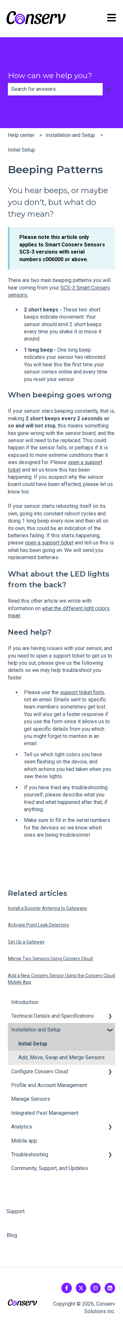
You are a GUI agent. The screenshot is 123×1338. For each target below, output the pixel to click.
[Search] (109, 89)
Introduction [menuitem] (24, 1002)
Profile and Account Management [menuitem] (49, 1085)
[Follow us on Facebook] (66, 1288)
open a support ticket (49, 543)
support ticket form (82, 692)
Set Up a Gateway (26, 942)
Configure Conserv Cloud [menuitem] (39, 1071)
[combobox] (55, 89)
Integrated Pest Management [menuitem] (44, 1113)
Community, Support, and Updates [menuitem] (49, 1168)
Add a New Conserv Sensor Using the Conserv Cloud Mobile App (61, 979)
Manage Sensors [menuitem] (30, 1099)
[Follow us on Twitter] (81, 1288)
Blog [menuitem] (12, 1235)
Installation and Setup (70, 135)
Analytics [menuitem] (21, 1127)
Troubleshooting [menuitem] (29, 1154)
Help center (21, 135)
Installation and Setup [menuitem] (36, 1030)
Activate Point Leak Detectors (38, 925)
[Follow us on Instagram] (95, 1288)
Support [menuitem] (16, 1211)
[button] (110, 1016)
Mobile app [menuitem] (24, 1141)
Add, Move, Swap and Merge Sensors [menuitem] (61, 1057)
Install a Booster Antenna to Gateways (47, 908)
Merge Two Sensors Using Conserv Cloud (50, 958)
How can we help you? (50, 75)
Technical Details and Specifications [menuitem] (52, 1016)
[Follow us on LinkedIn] (110, 1288)
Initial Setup (21, 150)
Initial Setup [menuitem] (32, 1044)
